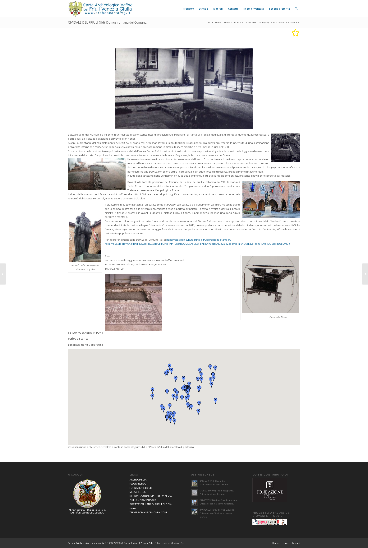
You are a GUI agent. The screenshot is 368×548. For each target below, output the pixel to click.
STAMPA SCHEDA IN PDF (85, 332)
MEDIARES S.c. (138, 492)
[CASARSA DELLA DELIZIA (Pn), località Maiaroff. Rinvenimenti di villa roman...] (365, 274)
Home (218, 22)
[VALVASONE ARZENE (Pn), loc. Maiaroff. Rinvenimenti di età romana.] (3, 274)
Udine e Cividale (232, 22)
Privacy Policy (147, 542)
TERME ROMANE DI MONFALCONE (149, 512)
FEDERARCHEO (138, 483)
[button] (188, 393)
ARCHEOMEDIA (138, 479)
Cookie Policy (130, 542)
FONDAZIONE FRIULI (141, 488)
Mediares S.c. (177, 542)
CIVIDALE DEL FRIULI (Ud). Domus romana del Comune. (107, 22)
